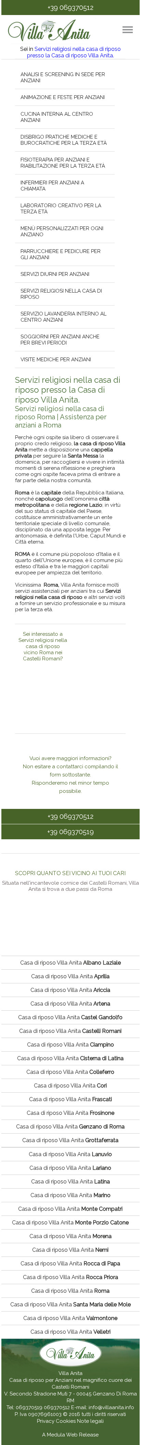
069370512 (57, 1407)
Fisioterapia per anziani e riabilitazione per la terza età (63, 163)
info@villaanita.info (111, 1407)
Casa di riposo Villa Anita (70, 962)
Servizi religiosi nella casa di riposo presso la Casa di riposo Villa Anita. (74, 52)
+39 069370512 (70, 7)
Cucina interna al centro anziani (57, 117)
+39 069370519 (70, 832)
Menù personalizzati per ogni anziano (62, 231)
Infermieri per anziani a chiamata (53, 186)
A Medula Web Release (70, 1435)
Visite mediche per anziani (56, 359)
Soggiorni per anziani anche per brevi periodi (60, 340)
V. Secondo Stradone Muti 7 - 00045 (47, 1394)
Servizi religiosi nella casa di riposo (61, 294)
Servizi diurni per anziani (55, 274)
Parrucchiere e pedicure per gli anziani (61, 254)
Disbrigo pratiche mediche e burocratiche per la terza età (64, 140)
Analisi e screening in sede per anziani (63, 77)
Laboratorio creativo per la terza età (61, 208)
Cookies (66, 1421)
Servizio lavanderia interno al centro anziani (64, 317)
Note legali (90, 1421)
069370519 (29, 1407)
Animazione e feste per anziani (63, 97)
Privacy (46, 1421)
